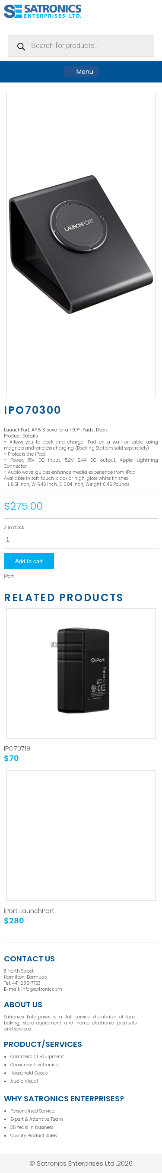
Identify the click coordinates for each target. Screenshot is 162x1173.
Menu (84, 71)
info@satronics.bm (41, 989)
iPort (9, 577)
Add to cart (29, 561)
